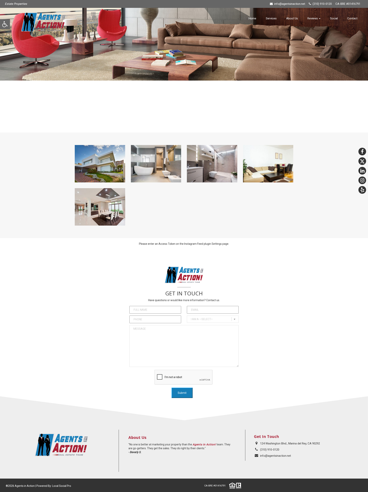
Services (271, 18)
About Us (292, 18)
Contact (352, 18)
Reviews (313, 18)
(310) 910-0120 (269, 449)
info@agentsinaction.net (289, 4)
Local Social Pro (61, 485)
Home (252, 18)
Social (334, 18)
